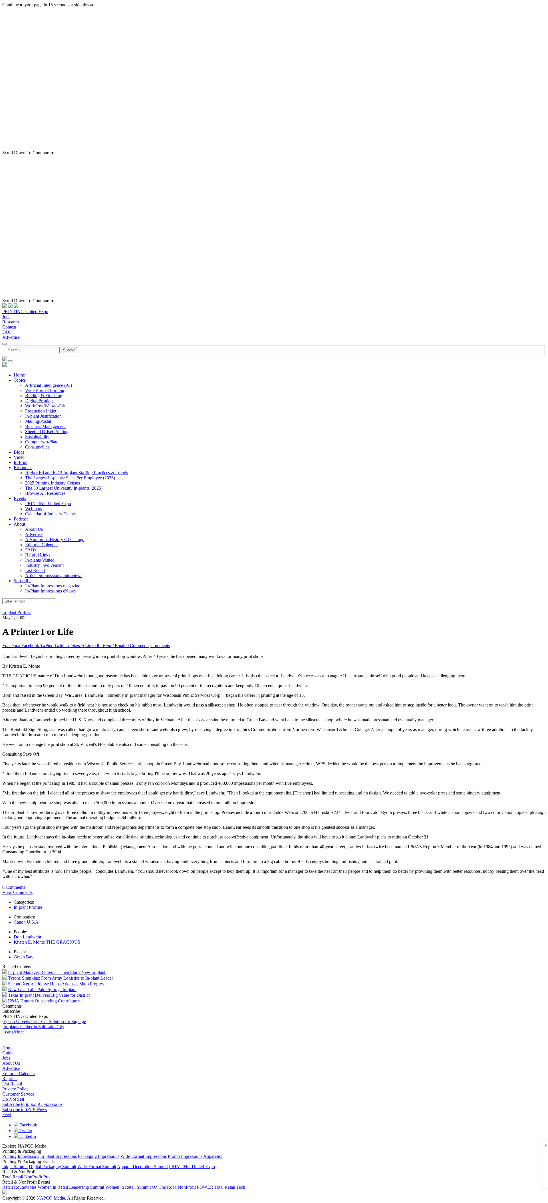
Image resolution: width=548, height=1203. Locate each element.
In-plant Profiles (16, 612)
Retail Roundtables (19, 1187)
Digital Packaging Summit (52, 1166)
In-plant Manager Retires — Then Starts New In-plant (57, 972)
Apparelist (212, 1156)
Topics (20, 380)
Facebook (27, 1124)
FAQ (6, 332)
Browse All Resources (45, 493)
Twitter (25, 1130)
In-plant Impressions (58, 1156)
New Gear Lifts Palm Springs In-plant (42, 989)
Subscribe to (32, 1104)
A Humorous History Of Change (54, 539)
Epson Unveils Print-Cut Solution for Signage (44, 1021)
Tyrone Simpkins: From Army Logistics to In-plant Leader (60, 978)
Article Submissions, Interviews (53, 575)
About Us (34, 529)
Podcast (21, 519)
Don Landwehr (27, 936)
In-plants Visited (40, 560)
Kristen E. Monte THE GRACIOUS (47, 942)
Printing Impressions (20, 1156)
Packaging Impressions (98, 1156)
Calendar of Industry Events (50, 513)
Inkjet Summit (15, 1166)
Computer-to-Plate (41, 441)
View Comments (17, 892)
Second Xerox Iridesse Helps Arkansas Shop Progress (56, 983)
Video (19, 457)
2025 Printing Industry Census (52, 483)
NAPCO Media (51, 1198)
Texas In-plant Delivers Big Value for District (49, 995)
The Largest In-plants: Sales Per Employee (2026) (70, 477)
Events (20, 498)
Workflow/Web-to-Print (46, 405)
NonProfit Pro (37, 1176)
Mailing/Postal (38, 421)
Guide (7, 1052)
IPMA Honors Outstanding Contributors (44, 1000)
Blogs (19, 452)
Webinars (33, 508)
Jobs (6, 316)
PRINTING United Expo (25, 311)
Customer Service (18, 1094)
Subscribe (22, 580)
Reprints (9, 1078)
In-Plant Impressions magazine (52, 585)
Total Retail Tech (229, 1187)
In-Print (20, 462)
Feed (6, 1114)
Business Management (45, 426)
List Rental (35, 570)
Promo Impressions (185, 1156)
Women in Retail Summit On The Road (141, 1187)
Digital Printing (39, 400)
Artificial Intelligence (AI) (48, 385)
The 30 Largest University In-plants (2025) (63, 488)
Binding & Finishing (43, 395)
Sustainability (37, 436)
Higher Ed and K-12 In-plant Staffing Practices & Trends (76, 472)
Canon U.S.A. (27, 922)
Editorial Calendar (41, 544)
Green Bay (23, 956)
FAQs (30, 549)
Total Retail (12, 1176)
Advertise (11, 337)
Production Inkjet (40, 411)
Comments (160, 645)
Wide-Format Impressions (143, 1156)
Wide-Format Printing (44, 390)
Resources (23, 467)
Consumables (37, 447)
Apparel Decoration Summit (142, 1166)
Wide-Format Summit (96, 1166)
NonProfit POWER (195, 1187)
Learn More (13, 1031)
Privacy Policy (15, 1088)
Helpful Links (37, 555)
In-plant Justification (43, 416)
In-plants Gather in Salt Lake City (33, 1026)
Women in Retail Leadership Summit (71, 1187)
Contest (9, 327)
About (19, 524)
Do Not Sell (13, 1099)
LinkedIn (27, 1136)
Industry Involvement (44, 565)
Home (19, 375)
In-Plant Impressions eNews (50, 591)
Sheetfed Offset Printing (46, 431)
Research (10, 321)
